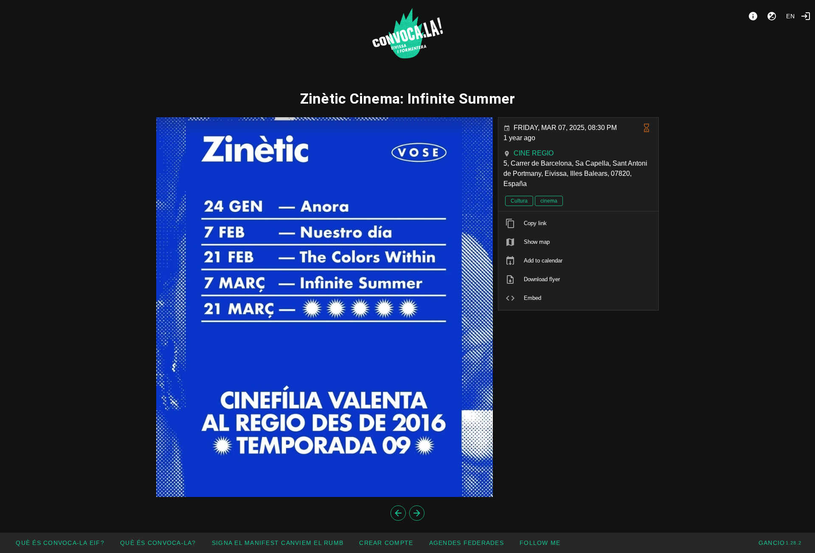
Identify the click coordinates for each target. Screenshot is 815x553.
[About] (753, 16)
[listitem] (578, 223)
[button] (466, 542)
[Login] (805, 16)
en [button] (790, 16)
